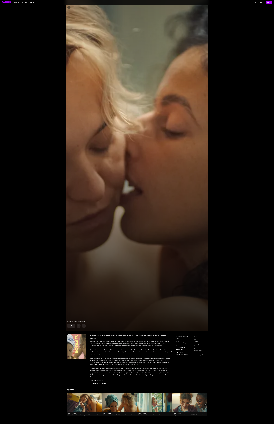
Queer (186, 343)
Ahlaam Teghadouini (181, 347)
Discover (16, 2)
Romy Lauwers (179, 352)
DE (255, 2)
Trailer (71, 326)
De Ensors (103, 383)
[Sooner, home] (6, 2)
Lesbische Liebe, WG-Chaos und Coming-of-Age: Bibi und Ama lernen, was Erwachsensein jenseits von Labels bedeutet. (128, 335)
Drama (177, 343)
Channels (24, 2)
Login (262, 2)
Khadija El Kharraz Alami (182, 354)
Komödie (182, 343)
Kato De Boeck (81, 321)
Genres (32, 2)
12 (194, 346)
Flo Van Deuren (73, 321)
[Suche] (252, 2)
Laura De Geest (180, 349)
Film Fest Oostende (95, 383)
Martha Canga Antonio (182, 351)
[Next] (205, 404)
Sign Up (269, 2)
